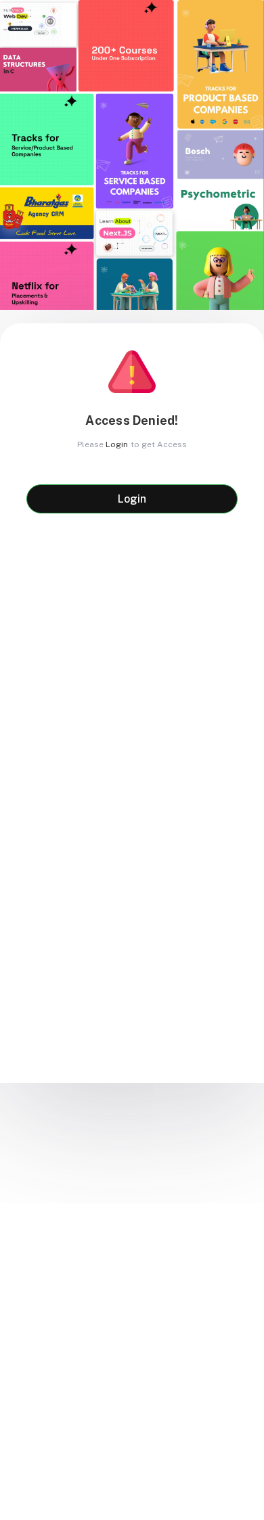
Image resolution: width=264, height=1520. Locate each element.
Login (117, 444)
